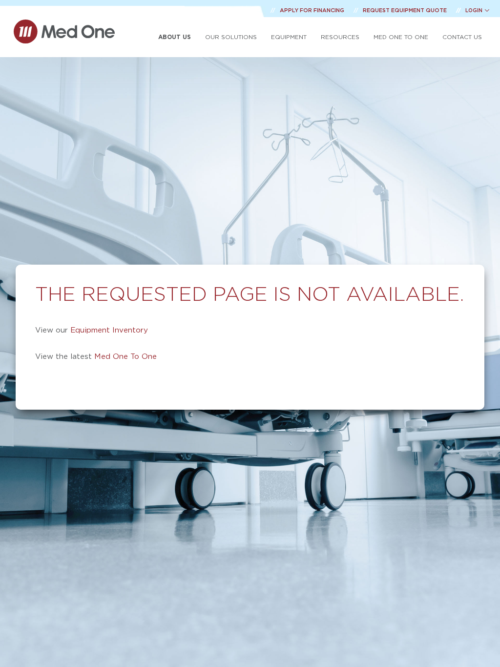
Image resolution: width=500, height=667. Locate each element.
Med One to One (401, 37)
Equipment (289, 37)
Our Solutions (231, 37)
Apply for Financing (313, 10)
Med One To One (125, 356)
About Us (174, 37)
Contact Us (462, 37)
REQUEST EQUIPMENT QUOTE (405, 10)
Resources (340, 37)
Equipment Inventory (109, 329)
